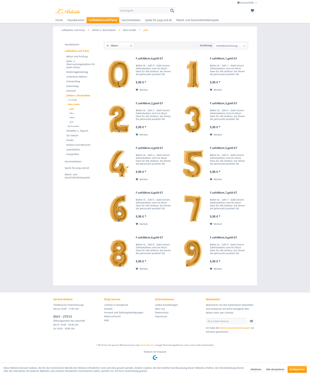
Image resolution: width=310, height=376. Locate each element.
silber (72, 117)
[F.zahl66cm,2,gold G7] (119, 119)
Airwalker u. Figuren (77, 130)
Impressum (161, 316)
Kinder (70, 140)
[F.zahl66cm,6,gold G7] (119, 208)
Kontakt (108, 308)
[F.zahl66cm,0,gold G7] (119, 74)
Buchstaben (73, 126)
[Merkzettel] (252, 10)
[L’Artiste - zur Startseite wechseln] (68, 11)
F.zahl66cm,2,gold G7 (149, 103)
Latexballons (73, 149)
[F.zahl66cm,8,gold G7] (119, 253)
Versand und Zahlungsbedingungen (123, 312)
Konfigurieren (297, 369)
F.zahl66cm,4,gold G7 (149, 148)
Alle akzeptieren (275, 369)
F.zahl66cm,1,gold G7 (223, 58)
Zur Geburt (72, 135)
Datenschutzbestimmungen (235, 327)
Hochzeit (71, 90)
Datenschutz (162, 312)
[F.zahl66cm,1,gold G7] (193, 74)
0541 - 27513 (62, 316)
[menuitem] (147, 10)
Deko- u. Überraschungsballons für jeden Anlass (80, 64)
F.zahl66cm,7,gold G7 (223, 192)
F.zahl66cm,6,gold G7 (149, 192)
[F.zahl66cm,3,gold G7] (193, 119)
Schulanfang (73, 81)
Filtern (114, 45)
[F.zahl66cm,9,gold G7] (193, 253)
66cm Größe (74, 104)
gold (72, 108)
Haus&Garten (72, 44)
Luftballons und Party (77, 50)
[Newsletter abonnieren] (251, 321)
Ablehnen (256, 369)
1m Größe (72, 100)
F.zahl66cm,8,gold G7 (149, 237)
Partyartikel (72, 154)
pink (72, 121)
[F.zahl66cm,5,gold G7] (193, 163)
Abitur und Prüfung (77, 56)
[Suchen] (172, 10)
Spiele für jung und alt (77, 167)
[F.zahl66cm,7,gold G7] (193, 208)
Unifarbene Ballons (76, 76)
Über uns (160, 308)
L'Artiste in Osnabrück (116, 304)
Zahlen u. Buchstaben (78, 95)
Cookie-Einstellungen (166, 304)
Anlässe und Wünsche (78, 144)
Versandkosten (147, 345)
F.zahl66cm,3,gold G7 (223, 103)
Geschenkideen (73, 161)
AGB (106, 320)
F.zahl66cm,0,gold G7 (149, 58)
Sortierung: (206, 45)
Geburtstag (72, 86)
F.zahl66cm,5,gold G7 (223, 148)
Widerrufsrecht (112, 316)
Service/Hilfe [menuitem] (247, 2)
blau (72, 113)
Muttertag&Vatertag (77, 71)
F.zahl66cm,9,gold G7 (223, 237)
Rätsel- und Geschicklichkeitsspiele (77, 176)
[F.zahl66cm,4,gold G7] (119, 163)
